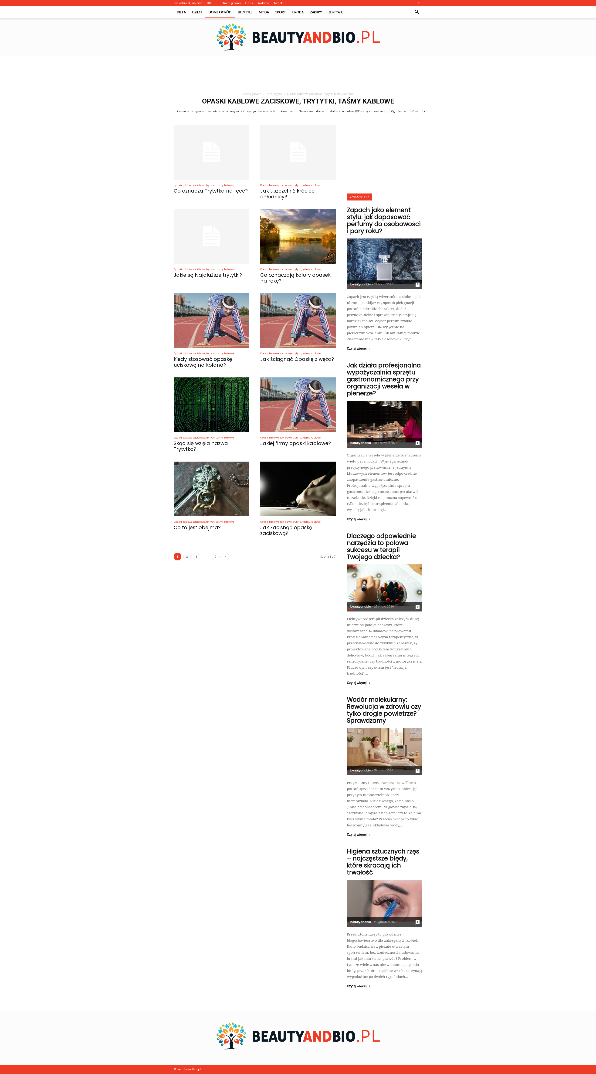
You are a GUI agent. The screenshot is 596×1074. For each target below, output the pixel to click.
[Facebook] (418, 3)
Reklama (263, 3)
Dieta (181, 12)
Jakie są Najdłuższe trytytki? (208, 275)
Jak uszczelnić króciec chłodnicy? (287, 193)
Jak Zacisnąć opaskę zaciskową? (286, 530)
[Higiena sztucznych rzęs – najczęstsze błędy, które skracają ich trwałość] (384, 901)
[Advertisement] (298, 71)
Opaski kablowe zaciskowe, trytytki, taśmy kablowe (204, 185)
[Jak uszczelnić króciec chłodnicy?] (298, 152)
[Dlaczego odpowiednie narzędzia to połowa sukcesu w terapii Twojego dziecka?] (384, 585)
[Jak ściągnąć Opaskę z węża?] (298, 320)
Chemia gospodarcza (311, 111)
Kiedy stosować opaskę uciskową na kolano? (203, 362)
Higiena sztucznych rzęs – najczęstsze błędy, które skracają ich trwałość (383, 862)
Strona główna (231, 3)
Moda (264, 12)
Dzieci (197, 12)
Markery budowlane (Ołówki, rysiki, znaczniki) (357, 111)
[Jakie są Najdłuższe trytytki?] (211, 236)
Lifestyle (245, 12)
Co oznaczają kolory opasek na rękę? (295, 278)
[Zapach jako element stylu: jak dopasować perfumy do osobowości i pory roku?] (384, 261)
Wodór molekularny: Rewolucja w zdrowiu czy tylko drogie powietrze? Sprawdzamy (384, 710)
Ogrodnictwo (399, 111)
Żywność (352, 445)
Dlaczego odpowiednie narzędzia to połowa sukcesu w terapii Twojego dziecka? (381, 546)
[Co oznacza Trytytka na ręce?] (211, 152)
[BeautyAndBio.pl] (298, 37)
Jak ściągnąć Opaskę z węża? (297, 359)
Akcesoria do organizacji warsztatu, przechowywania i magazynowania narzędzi (226, 111)
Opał (415, 111)
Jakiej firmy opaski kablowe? (295, 443)
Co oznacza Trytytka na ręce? (211, 190)
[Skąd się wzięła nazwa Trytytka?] (211, 404)
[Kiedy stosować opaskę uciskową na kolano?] (211, 320)
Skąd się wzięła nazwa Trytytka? (201, 446)
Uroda (298, 12)
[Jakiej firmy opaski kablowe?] (298, 404)
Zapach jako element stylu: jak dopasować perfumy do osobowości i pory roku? (384, 220)
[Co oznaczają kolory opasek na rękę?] (298, 236)
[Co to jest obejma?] (211, 489)
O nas (249, 3)
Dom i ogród (220, 12)
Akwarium (287, 111)
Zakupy (316, 12)
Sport (280, 12)
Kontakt (279, 3)
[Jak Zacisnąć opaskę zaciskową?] (298, 489)
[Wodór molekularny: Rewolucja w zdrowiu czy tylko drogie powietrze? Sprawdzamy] (384, 749)
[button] (416, 12)
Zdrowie (335, 12)
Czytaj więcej (357, 348)
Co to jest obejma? (197, 527)
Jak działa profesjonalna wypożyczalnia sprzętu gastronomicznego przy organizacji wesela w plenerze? (384, 379)
